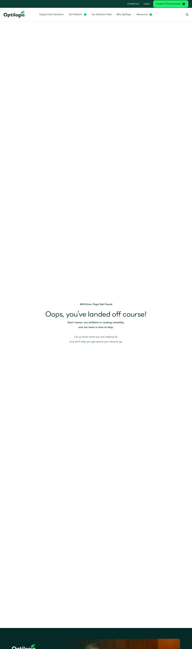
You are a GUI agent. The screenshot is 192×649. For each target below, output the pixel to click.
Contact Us (133, 4)
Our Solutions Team (102, 14)
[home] (14, 14)
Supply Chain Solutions (51, 14)
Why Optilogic (124, 14)
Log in (147, 4)
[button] (77, 14)
